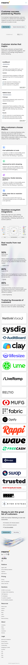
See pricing (16, 532)
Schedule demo (6, 532)
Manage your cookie (5, 647)
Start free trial (6, 27)
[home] (5, 2)
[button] (26, 2)
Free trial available (8, 527)
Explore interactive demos (19, 27)
